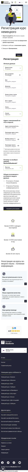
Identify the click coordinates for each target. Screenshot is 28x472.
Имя (6, 80)
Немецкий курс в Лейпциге (8, 403)
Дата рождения (9, 73)
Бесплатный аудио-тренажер (9, 425)
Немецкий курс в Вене (7, 383)
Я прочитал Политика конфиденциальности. (12, 187)
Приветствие (8, 67)
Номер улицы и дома (11, 94)
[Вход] (15, 2)
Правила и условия (6, 443)
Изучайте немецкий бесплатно (9, 415)
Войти (19, 55)
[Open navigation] (26, 2)
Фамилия (7, 86)
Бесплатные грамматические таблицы (11, 431)
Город (6, 107)
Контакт (3, 362)
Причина (7, 167)
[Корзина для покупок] (12, 2)
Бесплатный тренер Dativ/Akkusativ (10, 428)
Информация (4, 452)
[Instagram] (14, 462)
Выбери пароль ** (10, 138)
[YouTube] (19, 462)
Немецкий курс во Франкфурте (9, 390)
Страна (7, 113)
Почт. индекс (8, 100)
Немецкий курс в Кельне (7, 397)
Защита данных (5, 449)
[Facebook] (2, 462)
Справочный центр (6, 365)
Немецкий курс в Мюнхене (8, 380)
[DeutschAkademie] (5, 2)
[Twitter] (8, 462)
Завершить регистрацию (12, 208)
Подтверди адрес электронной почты (12, 132)
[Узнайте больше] (25, 284)
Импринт (3, 446)
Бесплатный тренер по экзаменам (10, 421)
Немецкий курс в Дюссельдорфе (10, 400)
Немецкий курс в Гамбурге (8, 387)
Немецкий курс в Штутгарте (8, 393)
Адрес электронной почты (12, 126)
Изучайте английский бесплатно (10, 418)
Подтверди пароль (10, 145)
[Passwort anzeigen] (18, 139)
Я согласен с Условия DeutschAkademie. (12, 182)
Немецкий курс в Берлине (8, 377)
